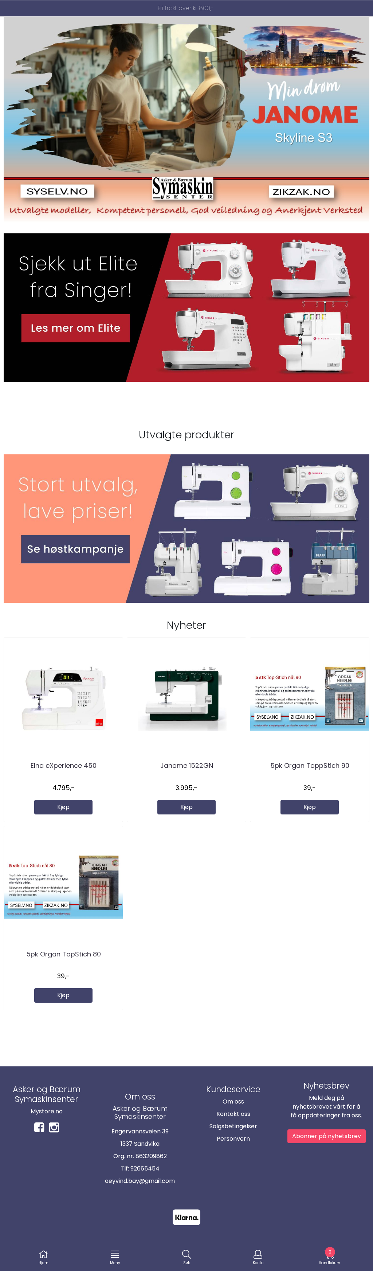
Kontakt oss (233, 1114)
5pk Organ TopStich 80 (63, 954)
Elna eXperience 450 (64, 765)
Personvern (233, 1138)
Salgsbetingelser (233, 1126)
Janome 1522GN (186, 765)
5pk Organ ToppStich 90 (309, 765)
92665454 (145, 1168)
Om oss (233, 1101)
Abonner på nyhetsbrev (326, 1136)
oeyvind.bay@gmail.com (140, 1181)
